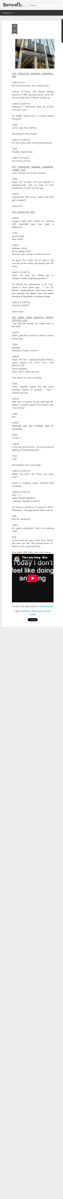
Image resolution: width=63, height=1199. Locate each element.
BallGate (26, 610)
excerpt (47, 610)
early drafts (36, 610)
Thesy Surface (46, 606)
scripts (33, 614)
